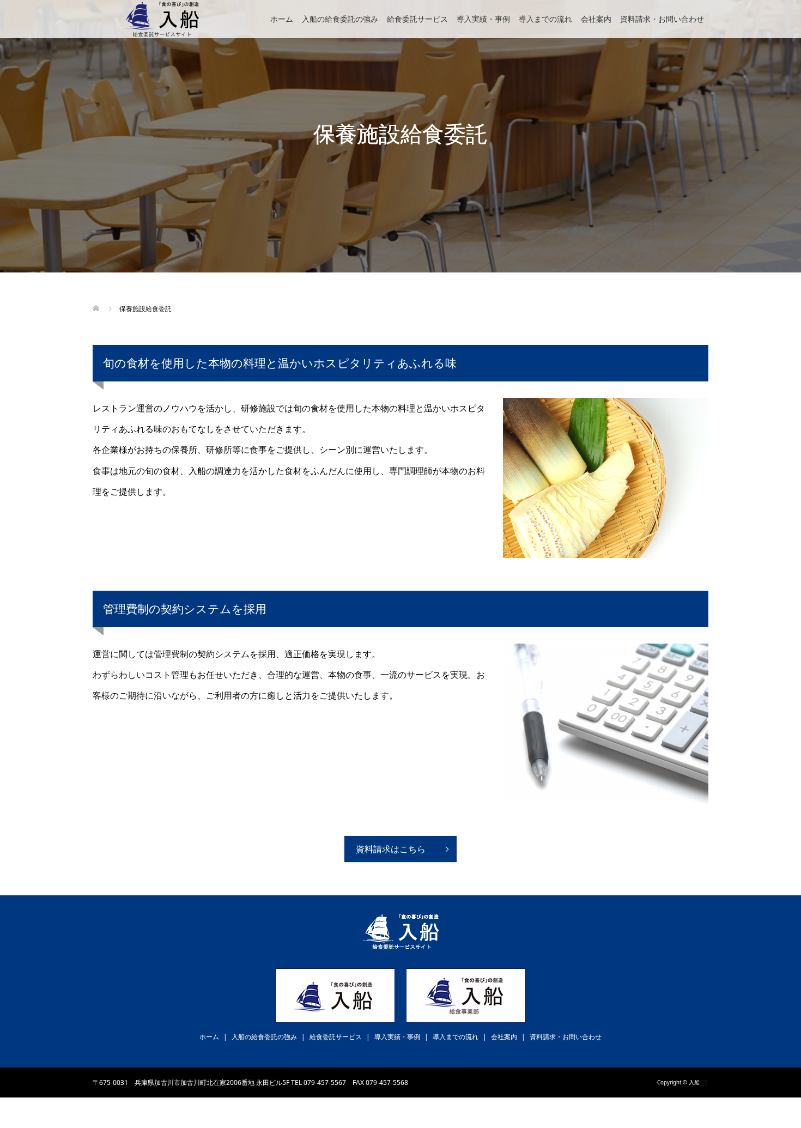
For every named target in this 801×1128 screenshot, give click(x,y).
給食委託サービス (417, 19)
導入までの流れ (545, 19)
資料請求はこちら (391, 849)
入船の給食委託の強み (340, 19)
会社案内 (596, 19)
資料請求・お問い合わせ (662, 19)
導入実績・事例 (483, 19)
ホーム (281, 19)
